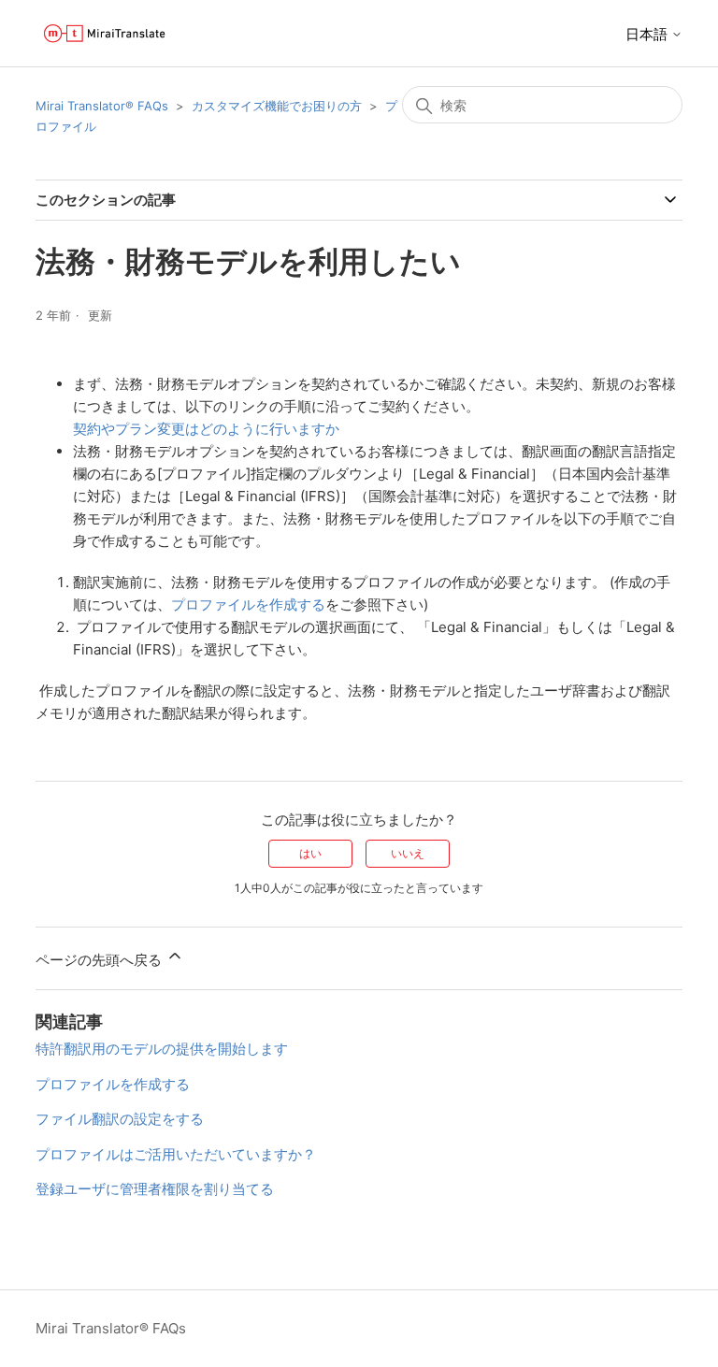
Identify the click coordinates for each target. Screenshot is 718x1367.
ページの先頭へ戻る (100, 960)
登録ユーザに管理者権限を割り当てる (155, 1189)
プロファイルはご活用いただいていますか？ (176, 1154)
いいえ (407, 853)
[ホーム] (104, 33)
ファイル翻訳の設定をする (120, 1119)
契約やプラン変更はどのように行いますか (206, 429)
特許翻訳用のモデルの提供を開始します (162, 1049)
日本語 (648, 34)
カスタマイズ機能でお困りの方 (277, 105)
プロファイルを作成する (248, 604)
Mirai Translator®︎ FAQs (102, 105)
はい (310, 853)
